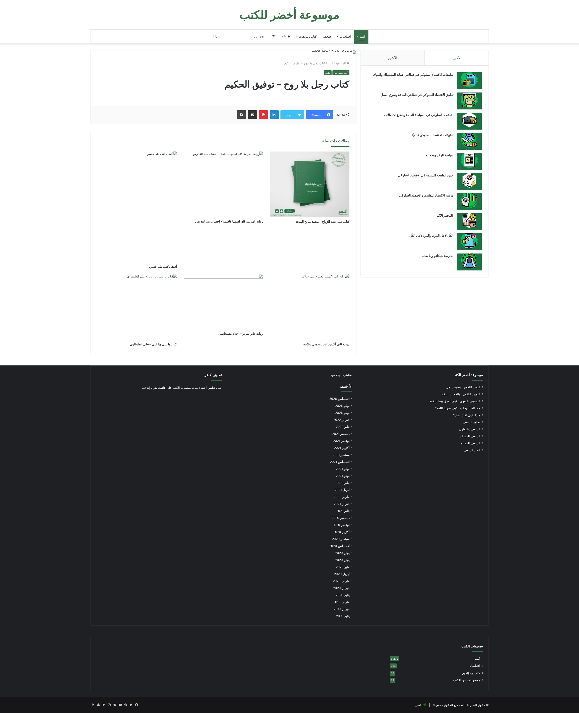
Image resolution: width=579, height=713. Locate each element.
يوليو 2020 (342, 553)
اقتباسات (345, 36)
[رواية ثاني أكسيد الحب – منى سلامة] (309, 307)
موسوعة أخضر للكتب (468, 375)
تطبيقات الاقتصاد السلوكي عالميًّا (432, 135)
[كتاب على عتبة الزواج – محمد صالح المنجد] (309, 184)
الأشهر (392, 58)
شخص (327, 36)
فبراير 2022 (341, 420)
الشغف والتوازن (469, 429)
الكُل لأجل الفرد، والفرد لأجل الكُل (431, 235)
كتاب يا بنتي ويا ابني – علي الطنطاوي (153, 344)
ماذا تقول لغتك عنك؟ (466, 415)
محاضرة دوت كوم (341, 375)
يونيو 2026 (342, 413)
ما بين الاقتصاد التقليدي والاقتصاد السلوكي (426, 195)
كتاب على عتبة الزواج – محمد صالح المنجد (322, 221)
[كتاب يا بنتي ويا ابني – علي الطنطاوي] (137, 307)
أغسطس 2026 (339, 398)
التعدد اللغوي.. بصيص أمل (463, 387)
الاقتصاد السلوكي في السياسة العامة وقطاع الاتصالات (418, 115)
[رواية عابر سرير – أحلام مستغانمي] (223, 301)
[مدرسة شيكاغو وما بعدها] (469, 261)
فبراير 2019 (342, 609)
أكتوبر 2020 (341, 532)
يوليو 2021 (343, 469)
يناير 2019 (343, 616)
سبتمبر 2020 (341, 539)
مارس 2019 (341, 602)
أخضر (419, 705)
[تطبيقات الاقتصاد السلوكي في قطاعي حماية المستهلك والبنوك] (469, 80)
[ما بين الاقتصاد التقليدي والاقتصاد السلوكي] (469, 201)
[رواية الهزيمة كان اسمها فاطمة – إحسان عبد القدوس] (223, 184)
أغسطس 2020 (339, 546)
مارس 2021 (342, 497)
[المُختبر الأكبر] (469, 221)
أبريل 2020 (342, 574)
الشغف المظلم (470, 443)
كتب (362, 36)
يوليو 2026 (342, 405)
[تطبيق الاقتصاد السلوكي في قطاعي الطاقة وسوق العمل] (469, 100)
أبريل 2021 (342, 490)
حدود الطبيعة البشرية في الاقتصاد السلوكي (425, 175)
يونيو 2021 (343, 476)
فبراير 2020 (341, 588)
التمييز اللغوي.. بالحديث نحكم (461, 394)
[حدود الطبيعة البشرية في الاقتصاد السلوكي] (469, 181)
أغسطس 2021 (340, 462)
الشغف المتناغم (470, 436)
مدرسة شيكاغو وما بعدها (437, 256)
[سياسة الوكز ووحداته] (469, 161)
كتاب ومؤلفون (307, 36)
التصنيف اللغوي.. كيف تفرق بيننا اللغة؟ (455, 401)
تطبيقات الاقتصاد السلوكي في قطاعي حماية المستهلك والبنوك (413, 74)
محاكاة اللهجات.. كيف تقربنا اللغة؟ (457, 408)
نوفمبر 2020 (341, 525)
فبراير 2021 (342, 504)
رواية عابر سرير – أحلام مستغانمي (240, 333)
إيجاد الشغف (472, 450)
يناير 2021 (343, 511)
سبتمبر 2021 (341, 455)
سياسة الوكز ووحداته (439, 155)
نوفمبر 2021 (341, 441)
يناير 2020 (343, 595)
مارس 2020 (341, 581)
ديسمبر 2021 (341, 434)
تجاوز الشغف (471, 422)
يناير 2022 (343, 427)
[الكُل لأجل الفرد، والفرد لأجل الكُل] (469, 241)
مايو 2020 (343, 567)
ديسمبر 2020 (341, 518)
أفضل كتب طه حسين (163, 266)
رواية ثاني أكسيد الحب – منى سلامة (326, 344)
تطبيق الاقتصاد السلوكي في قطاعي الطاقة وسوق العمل (417, 95)
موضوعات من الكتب (466, 680)
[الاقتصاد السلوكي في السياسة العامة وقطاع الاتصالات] (469, 121)
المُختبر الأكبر (444, 215)
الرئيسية (341, 63)
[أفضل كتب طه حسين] (137, 207)
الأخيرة (456, 58)
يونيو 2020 (342, 560)
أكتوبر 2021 (342, 448)
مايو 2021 (343, 483)
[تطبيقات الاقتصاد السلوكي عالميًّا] (469, 141)
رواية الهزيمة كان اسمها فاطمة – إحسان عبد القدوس (229, 221)
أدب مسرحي (341, 72)
